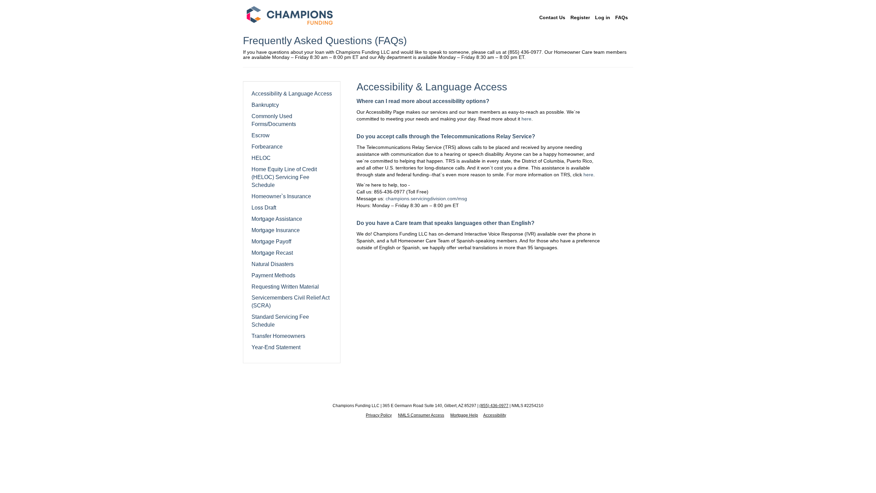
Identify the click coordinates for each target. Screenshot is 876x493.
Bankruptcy (265, 105)
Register (580, 17)
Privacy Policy (379, 415)
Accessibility (494, 415)
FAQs (621, 17)
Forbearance (267, 146)
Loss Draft (264, 207)
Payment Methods (273, 275)
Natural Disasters (273, 264)
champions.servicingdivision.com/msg (426, 198)
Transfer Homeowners (278, 336)
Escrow (261, 135)
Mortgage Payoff (271, 241)
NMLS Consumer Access (421, 415)
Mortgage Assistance (277, 219)
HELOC (261, 158)
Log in (602, 17)
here (526, 119)
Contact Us (552, 17)
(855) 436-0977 (493, 405)
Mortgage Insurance (276, 230)
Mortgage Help (464, 415)
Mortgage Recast (272, 253)
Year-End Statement (276, 347)
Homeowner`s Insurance (281, 196)
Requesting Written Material (285, 286)
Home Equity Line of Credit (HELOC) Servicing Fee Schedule (284, 177)
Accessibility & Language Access (292, 93)
